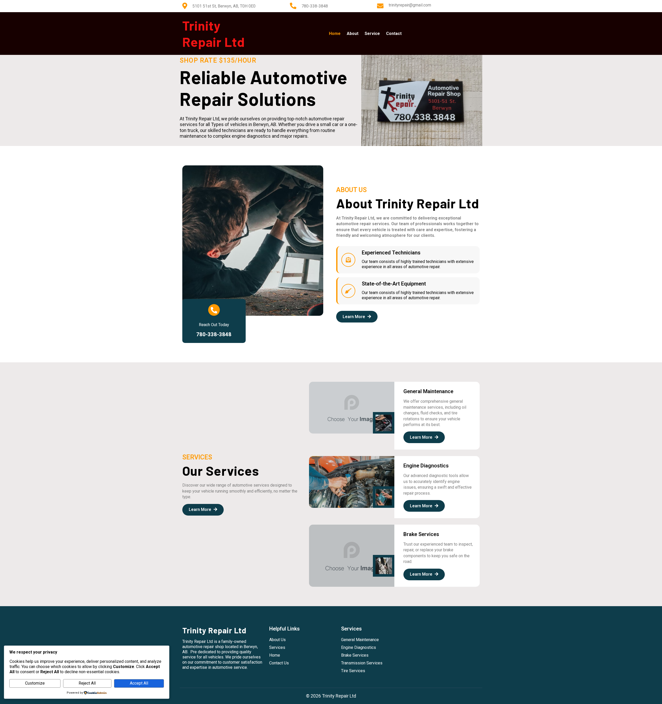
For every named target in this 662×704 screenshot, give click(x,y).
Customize (35, 683)
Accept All (139, 683)
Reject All (87, 683)
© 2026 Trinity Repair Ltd (331, 696)
